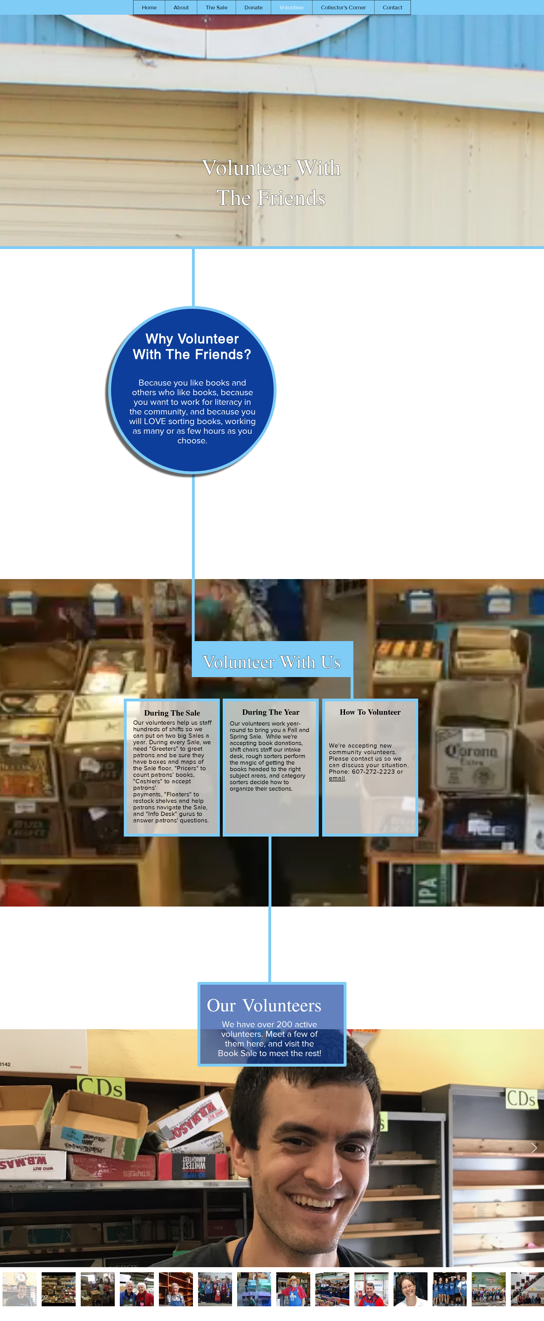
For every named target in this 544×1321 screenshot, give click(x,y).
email (337, 778)
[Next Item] (534, 1148)
